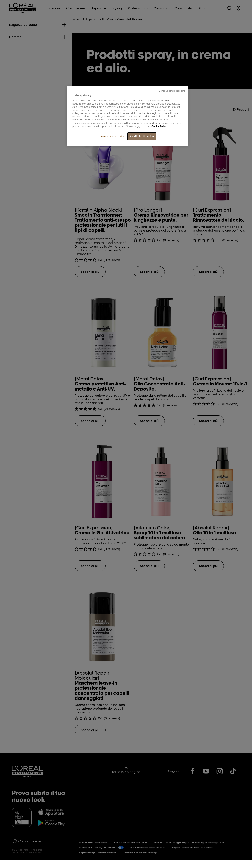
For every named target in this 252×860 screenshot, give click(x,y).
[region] (127, 116)
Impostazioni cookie (113, 136)
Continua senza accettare (172, 90)
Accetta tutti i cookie (141, 136)
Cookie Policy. (159, 126)
